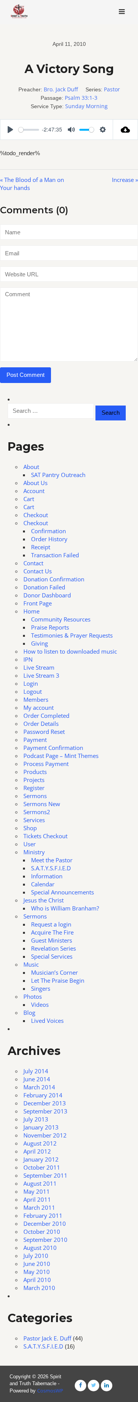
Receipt (40, 547)
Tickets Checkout (45, 836)
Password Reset (44, 731)
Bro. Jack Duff (61, 89)
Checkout (35, 515)
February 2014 (42, 1095)
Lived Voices (47, 1020)
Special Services (51, 956)
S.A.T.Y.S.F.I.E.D (51, 868)
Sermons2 (36, 812)
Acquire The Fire (52, 932)
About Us (35, 483)
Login (30, 683)
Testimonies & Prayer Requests (72, 635)
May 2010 (36, 1271)
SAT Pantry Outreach (58, 475)
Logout (32, 691)
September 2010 (45, 1239)
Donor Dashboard (47, 595)
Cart (28, 499)
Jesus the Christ (43, 900)
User (29, 844)
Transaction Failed (55, 555)
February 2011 (42, 1215)
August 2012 (40, 1143)
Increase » (125, 179)
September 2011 (45, 1175)
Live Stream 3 (41, 675)
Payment (35, 739)
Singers (40, 988)
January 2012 (41, 1159)
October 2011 (41, 1167)
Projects (33, 780)
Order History (49, 539)
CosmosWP (50, 1390)
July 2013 (35, 1119)
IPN (28, 659)
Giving (39, 643)
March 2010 (39, 1288)
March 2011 (39, 1207)
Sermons (35, 796)
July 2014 (35, 1071)
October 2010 (41, 1231)
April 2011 (37, 1199)
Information (46, 876)
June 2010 (36, 1263)
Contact (33, 563)
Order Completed (46, 715)
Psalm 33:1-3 (81, 97)
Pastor (112, 89)
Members (35, 699)
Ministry (34, 852)
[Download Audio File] (125, 129)
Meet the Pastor (51, 860)
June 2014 (36, 1079)
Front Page (37, 603)
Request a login (51, 924)
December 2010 (44, 1223)
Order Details (41, 723)
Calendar (42, 884)
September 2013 (45, 1111)
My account (38, 707)
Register (33, 788)
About (31, 467)
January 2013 (41, 1127)
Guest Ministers (51, 940)
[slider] (28, 129)
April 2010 (37, 1280)
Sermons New (41, 804)
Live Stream (38, 667)
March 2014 (39, 1087)
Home (31, 611)
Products (35, 772)
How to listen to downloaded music (70, 651)
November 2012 (45, 1135)
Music (31, 964)
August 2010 (40, 1247)
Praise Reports (50, 627)
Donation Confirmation (53, 579)
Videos (40, 1004)
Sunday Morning (86, 106)
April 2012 (37, 1151)
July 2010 (35, 1255)
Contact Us (37, 571)
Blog (29, 1012)
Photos (32, 996)
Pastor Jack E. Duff (47, 1338)
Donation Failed (44, 587)
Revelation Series (53, 948)
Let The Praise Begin (57, 980)
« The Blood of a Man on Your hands (32, 183)
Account (33, 491)
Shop (30, 828)
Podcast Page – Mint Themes (61, 755)
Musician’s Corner (54, 972)
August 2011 (40, 1183)
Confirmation (48, 531)
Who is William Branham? (65, 908)
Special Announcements (62, 892)
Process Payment (46, 764)
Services (34, 820)
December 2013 (44, 1103)
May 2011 (36, 1191)
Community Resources (60, 619)
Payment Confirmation (53, 747)
